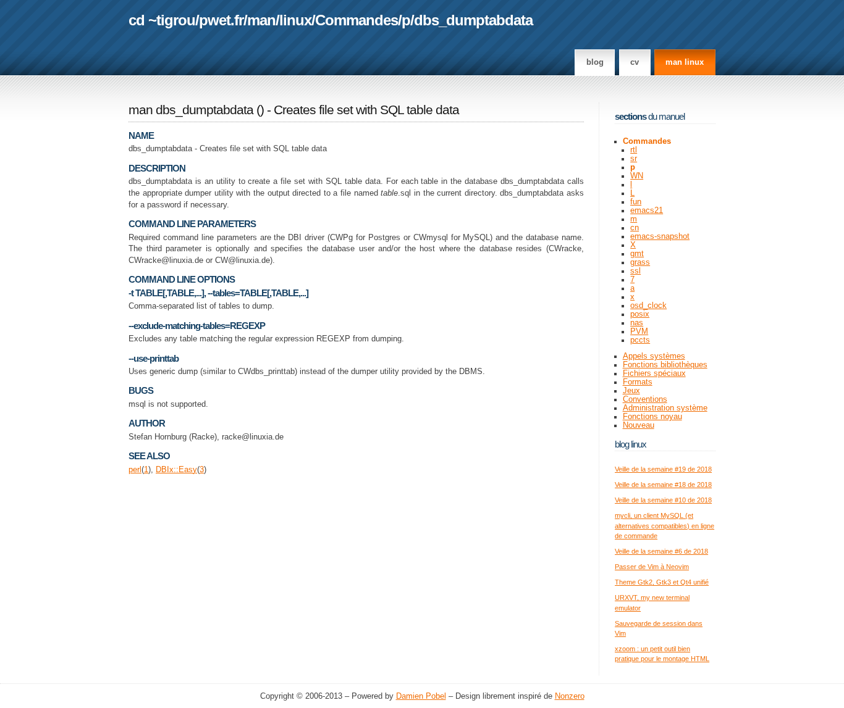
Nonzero (569, 696)
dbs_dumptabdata (473, 20)
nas (636, 323)
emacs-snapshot (660, 236)
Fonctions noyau (652, 416)
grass (640, 262)
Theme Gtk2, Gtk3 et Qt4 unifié (662, 582)
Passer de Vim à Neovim (652, 566)
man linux (684, 62)
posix (639, 314)
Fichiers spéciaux (654, 373)
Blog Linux (630, 444)
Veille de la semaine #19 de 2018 (663, 469)
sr (633, 158)
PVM (639, 331)
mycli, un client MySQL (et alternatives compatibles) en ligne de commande (664, 525)
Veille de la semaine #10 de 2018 (663, 500)
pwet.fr (221, 20)
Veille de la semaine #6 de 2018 (661, 551)
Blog (595, 62)
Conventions (645, 399)
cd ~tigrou (162, 20)
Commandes (356, 20)
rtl (633, 150)
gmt (637, 253)
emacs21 (646, 210)
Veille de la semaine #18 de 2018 (663, 484)
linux (295, 20)
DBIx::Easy (176, 469)
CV (634, 62)
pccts (640, 340)
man (261, 20)
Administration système (665, 408)
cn (634, 227)
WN (636, 176)
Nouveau (638, 425)
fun (635, 202)
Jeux (631, 390)
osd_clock (648, 305)
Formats (637, 382)
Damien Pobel (421, 696)
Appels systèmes (654, 356)
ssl (635, 271)
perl (135, 469)
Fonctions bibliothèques (665, 364)
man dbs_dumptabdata (191, 109)
